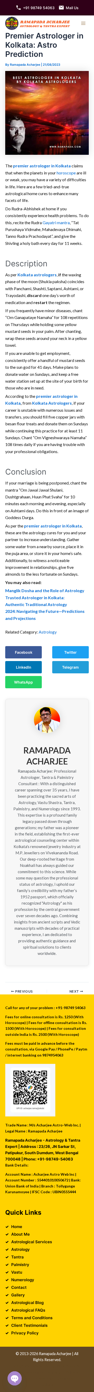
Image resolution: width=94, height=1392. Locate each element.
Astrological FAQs (28, 1310)
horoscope (66, 172)
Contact (19, 1287)
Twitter (70, 652)
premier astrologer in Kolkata (42, 165)
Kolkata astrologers (37, 274)
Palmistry (20, 1264)
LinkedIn (23, 667)
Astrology (48, 631)
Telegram (70, 667)
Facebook (23, 652)
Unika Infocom (67, 1366)
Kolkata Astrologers (52, 402)
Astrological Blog (27, 1302)
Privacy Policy (25, 1332)
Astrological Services (31, 1241)
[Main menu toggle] (83, 23)
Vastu (16, 1272)
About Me (20, 1234)
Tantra (17, 1257)
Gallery (18, 1294)
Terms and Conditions (31, 1317)
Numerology (22, 1279)
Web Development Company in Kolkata (45, 1372)
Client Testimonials (29, 1325)
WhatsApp (23, 682)
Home (16, 1226)
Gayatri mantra (56, 222)
